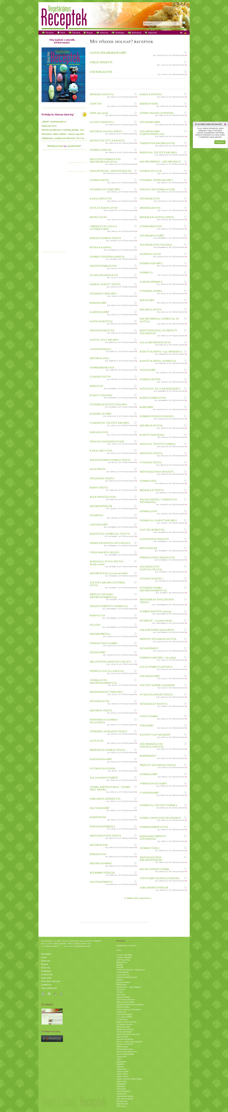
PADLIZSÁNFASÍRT (101, 759)
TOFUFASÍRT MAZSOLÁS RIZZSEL (160, 878)
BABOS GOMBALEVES (153, 397)
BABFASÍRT (146, 407)
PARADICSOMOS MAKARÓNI (157, 629)
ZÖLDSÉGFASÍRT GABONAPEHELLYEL (152, 133)
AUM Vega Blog (123, 960)
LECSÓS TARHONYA (102, 122)
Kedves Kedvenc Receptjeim (128, 1009)
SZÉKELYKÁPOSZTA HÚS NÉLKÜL (110, 543)
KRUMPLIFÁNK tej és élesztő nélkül (108, 573)
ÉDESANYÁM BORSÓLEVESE (107, 441)
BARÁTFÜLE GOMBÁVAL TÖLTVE (110, 533)
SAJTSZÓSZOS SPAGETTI (154, 538)
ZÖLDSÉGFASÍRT (150, 676)
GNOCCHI (95, 103)
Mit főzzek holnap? (124, 1032)
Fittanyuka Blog (123, 997)
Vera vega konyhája (124, 1099)
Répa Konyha (122, 1047)
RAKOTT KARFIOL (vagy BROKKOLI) (161, 351)
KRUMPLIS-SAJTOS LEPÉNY (106, 131)
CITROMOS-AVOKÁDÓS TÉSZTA (108, 731)
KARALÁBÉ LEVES (101, 450)
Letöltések (46, 984)
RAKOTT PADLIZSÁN (152, 434)
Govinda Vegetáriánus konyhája (129, 1004)
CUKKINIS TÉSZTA (151, 462)
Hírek (62, 32)
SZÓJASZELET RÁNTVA (153, 703)
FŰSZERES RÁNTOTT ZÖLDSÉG (108, 404)
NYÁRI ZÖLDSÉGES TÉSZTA (156, 694)
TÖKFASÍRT (146, 725)
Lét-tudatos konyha (124, 1024)
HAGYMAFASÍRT (100, 808)
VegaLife (120, 1066)
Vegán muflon (122, 1076)
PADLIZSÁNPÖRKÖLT (102, 826)
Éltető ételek (121, 985)
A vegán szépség (123, 957)
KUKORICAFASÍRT (101, 413)
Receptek (49, 32)
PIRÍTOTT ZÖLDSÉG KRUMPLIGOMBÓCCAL (103, 596)
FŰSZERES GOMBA (151, 290)
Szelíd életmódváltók (125, 1054)
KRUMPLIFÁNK (99, 844)
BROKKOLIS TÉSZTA (152, 490)
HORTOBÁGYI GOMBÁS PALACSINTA (104, 721)
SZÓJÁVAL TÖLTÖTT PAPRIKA (158, 443)
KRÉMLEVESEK (149, 103)
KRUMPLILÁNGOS (150, 309)
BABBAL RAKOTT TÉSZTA (105, 284)
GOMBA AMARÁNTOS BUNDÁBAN (160, 817)
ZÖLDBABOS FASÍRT (152, 235)
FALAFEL (95, 624)
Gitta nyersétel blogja (125, 1002)
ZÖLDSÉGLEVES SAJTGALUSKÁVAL (151, 568)
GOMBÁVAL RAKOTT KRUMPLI (158, 520)
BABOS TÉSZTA (99, 487)
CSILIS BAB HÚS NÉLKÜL (105, 552)
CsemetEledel (122, 972)
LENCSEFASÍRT (99, 524)
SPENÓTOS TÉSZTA (151, 453)
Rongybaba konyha (124, 1049)
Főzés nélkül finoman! (125, 1000)
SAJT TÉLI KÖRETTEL (152, 529)
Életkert (119, 980)
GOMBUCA (146, 272)
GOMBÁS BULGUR (151, 170)
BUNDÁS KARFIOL (101, 247)
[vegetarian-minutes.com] (52, 1024)
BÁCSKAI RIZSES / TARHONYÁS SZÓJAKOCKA (158, 501)
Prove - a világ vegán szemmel (129, 1042)
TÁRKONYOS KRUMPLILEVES (157, 143)
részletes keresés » (173, 27)
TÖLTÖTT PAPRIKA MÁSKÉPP (157, 685)
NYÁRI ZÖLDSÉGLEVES (104, 275)
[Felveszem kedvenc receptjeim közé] (185, 52)
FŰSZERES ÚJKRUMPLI (103, 293)
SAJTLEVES (96, 740)
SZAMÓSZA (96, 515)
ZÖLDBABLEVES (150, 198)
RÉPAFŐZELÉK (148, 548)
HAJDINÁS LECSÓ (150, 254)
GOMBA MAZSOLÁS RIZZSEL (157, 112)
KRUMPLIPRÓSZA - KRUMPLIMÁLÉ (160, 161)
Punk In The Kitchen (124, 1044)
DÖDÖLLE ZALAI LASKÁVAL (107, 670)
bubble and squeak (99, 112)
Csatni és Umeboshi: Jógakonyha (130, 970)
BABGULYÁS (97, 615)
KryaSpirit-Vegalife (124, 1014)
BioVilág (120, 967)
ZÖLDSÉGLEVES (99, 701)
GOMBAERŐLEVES (151, 226)
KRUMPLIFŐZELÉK (101, 506)
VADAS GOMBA (149, 716)
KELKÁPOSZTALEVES (103, 496)
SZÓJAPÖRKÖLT (149, 648)
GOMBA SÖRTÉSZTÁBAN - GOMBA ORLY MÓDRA (110, 788)
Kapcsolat (152, 32)
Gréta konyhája (122, 1007)
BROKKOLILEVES (150, 207)
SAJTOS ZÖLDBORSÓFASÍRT (108, 53)
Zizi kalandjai (122, 1101)
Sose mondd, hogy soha (126, 1052)
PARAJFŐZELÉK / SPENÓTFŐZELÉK (111, 170)
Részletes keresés (50, 981)
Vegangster (121, 1084)
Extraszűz (120, 990)
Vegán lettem (121, 1074)
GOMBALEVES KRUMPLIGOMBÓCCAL (103, 681)
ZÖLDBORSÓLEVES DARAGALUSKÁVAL (152, 745)
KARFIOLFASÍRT (99, 312)
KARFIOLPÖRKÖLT (151, 281)
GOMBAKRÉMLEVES (102, 367)
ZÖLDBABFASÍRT (150, 122)
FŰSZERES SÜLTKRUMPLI (105, 189)
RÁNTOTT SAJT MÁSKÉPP (155, 734)
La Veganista (121, 1019)
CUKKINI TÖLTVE (100, 376)
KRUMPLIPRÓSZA (100, 633)
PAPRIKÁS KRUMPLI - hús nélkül (158, 657)
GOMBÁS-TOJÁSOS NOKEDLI (157, 416)
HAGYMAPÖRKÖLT (101, 881)
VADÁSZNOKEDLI (100, 349)
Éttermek (76, 32)
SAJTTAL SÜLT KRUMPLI (104, 339)
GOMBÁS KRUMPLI (151, 263)
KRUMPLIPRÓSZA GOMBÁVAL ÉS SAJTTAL (159, 320)
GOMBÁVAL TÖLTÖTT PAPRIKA (158, 805)
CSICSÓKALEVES (101, 72)
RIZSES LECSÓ (98, 217)
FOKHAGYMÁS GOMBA (104, 643)
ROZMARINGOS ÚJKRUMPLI (106, 691)
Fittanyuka (120, 995)
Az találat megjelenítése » (138, 897)
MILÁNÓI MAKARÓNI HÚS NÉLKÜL (111, 661)
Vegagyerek (121, 1062)
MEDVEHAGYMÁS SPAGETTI (157, 471)
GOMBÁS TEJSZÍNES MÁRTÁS (107, 256)
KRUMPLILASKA (100, 358)
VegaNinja (120, 1086)
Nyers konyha (122, 1037)
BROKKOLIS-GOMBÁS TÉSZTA (107, 749)
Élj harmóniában (123, 982)
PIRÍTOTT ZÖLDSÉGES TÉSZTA (158, 765)
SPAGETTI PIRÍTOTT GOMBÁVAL (109, 606)
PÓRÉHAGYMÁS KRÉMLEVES (157, 557)
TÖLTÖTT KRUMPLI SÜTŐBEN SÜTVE (107, 584)
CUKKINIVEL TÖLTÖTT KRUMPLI (109, 422)
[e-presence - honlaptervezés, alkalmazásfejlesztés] (52, 1041)
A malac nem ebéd (124, 955)
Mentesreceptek (123, 1027)
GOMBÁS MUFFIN (150, 379)
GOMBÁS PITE (148, 480)
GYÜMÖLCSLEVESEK (102, 768)
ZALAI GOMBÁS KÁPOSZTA (156, 666)
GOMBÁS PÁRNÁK (101, 149)
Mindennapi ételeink (125, 1029)
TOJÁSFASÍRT (148, 369)
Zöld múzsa (121, 1106)
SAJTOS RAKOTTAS (101, 321)
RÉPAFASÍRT (147, 300)
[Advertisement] (54, 203)
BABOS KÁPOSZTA (151, 94)
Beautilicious (121, 962)
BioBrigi (119, 965)
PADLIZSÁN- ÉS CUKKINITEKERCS (160, 388)
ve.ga (118, 1059)
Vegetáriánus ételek (124, 1096)
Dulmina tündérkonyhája (126, 977)
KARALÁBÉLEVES (101, 198)
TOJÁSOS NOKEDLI (151, 578)
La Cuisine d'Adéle (124, 1017)
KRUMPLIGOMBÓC (101, 863)
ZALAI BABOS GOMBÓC (104, 777)
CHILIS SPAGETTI (101, 62)
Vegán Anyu (121, 1069)
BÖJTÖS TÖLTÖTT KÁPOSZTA (107, 140)
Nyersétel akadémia (124, 1039)
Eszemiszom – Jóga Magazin (128, 987)
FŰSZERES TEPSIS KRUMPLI (156, 180)
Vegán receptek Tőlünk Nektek (129, 1079)
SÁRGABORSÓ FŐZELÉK (154, 887)
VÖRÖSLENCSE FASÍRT (153, 783)
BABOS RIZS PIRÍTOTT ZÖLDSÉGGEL (153, 837)
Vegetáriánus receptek (125, 946)
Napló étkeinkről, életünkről (128, 1034)
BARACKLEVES (99, 432)
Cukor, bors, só (122, 975)
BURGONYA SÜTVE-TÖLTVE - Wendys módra (107, 563)
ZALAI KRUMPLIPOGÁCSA (155, 342)
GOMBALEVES (148, 511)
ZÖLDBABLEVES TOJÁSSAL (156, 244)
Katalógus (119, 32)
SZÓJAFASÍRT (98, 652)
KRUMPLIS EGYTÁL (151, 425)
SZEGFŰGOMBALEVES (103, 265)
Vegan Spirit (121, 1081)
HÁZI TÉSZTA (98, 469)
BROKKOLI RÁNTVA (102, 94)
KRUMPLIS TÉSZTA (101, 710)
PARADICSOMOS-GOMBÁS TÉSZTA (110, 459)
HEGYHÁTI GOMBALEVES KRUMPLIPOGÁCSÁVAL (105, 160)
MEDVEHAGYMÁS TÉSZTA (105, 835)
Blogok (89, 32)
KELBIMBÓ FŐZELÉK (102, 872)
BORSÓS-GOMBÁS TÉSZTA (105, 238)
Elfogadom (219, 142)
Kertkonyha (121, 1012)
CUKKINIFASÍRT (149, 792)
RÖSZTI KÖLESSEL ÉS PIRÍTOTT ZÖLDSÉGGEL (158, 332)
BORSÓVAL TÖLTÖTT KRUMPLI (158, 152)
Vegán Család (122, 1071)
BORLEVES (96, 385)
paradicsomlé (74, 145)
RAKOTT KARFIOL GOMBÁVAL (158, 360)
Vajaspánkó (121, 1057)
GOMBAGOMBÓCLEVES (154, 826)
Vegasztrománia (123, 1091)
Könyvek (104, 32)
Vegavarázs (121, 1094)
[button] (225, 124)
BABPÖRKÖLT (148, 755)
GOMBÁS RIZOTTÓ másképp (155, 611)
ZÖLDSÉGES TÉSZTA (102, 478)
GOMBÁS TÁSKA (149, 848)
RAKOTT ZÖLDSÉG (101, 395)
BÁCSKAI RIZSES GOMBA (155, 869)
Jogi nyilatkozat (49, 988)
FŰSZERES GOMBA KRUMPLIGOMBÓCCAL (153, 589)
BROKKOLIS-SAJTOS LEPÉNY (157, 217)
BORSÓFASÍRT (98, 302)
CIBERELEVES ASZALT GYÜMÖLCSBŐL (103, 228)
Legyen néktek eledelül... (127, 1022)
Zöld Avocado (122, 1104)
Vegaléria (120, 1064)
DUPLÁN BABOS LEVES (104, 207)
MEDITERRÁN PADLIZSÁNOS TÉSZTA (157, 601)
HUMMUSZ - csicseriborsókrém (156, 620)
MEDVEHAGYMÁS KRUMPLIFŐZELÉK (151, 859)
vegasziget (121, 1089)
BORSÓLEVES (98, 854)
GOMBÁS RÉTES (99, 180)
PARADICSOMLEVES (102, 330)
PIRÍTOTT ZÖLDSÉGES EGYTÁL (158, 639)
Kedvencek (136, 32)
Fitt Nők (119, 992)
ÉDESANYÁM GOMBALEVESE (157, 189)
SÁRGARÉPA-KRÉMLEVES (105, 798)
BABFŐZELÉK (98, 817)
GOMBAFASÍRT (148, 774)
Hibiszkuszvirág (54, 145)
